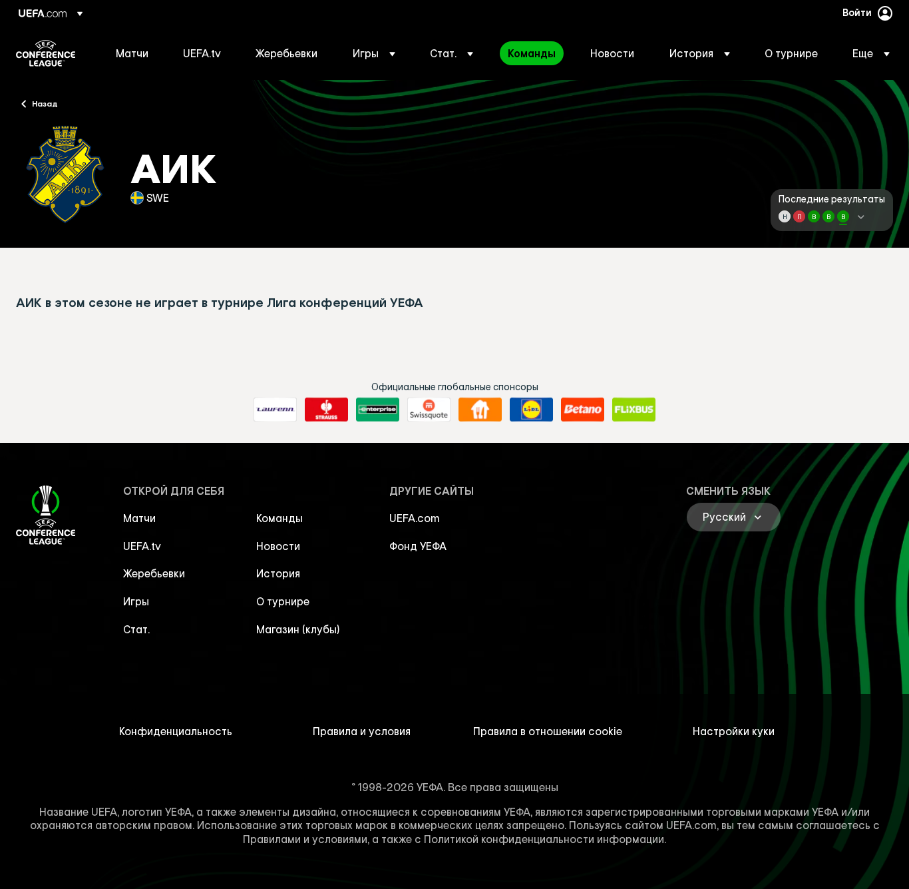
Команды (279, 518)
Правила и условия (362, 731)
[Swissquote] (429, 410)
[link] (132, 53)
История (278, 573)
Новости (278, 546)
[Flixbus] (633, 410)
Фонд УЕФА (418, 546)
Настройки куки (734, 731)
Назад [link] (45, 103)
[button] (374, 53)
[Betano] (582, 410)
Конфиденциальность (175, 731)
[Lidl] (531, 410)
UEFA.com (414, 518)
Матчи (139, 518)
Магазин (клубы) (298, 629)
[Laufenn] (275, 410)
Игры (136, 601)
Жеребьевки (154, 573)
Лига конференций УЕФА (45, 53)
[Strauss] (326, 410)
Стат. (136, 629)
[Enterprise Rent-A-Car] (377, 410)
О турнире (282, 601)
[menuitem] (132, 53)
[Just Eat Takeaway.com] (480, 410)
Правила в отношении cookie (547, 731)
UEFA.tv (142, 546)
